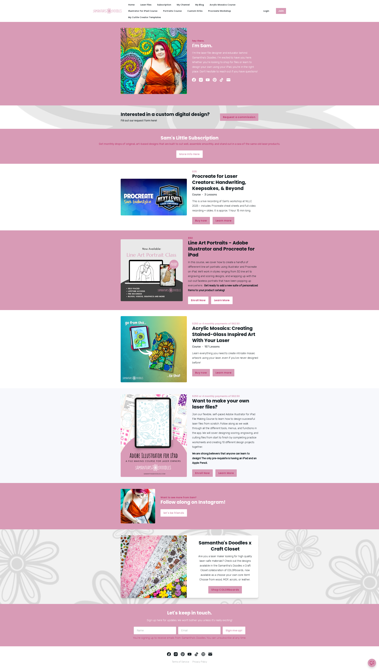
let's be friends (173, 513)
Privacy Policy (199, 661)
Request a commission (239, 117)
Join (281, 11)
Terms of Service (180, 661)
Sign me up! (234, 630)
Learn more (224, 220)
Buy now (201, 220)
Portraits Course (172, 10)
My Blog (199, 4)
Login (266, 10)
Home (131, 4)
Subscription (164, 4)
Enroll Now (198, 300)
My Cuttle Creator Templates (144, 17)
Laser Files (145, 4)
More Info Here (189, 154)
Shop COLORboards (225, 590)
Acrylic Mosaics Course (222, 4)
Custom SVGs (195, 10)
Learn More (222, 300)
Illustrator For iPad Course (142, 10)
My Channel (183, 4)
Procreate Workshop (219, 10)
